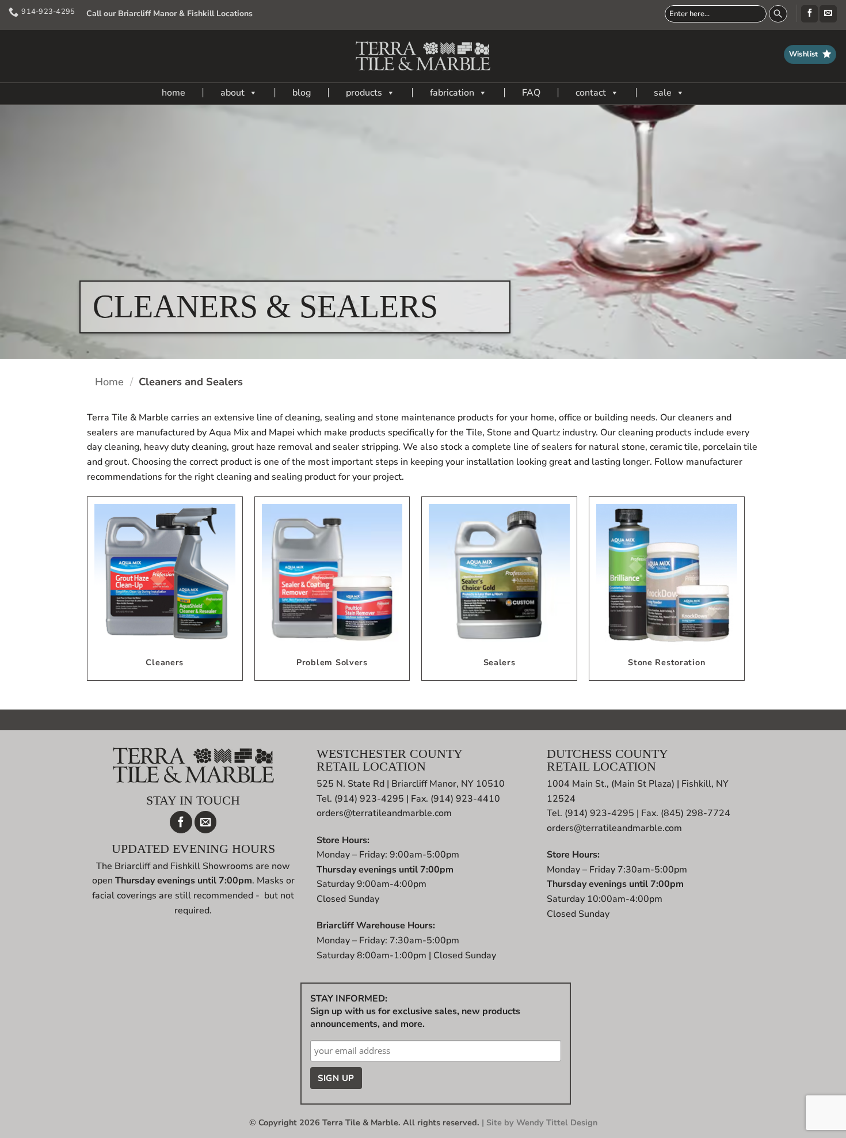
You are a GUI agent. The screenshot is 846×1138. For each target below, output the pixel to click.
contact (591, 92)
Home (109, 381)
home (173, 92)
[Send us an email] (828, 13)
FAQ (531, 92)
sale (663, 92)
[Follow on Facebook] (809, 13)
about (232, 92)
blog (301, 92)
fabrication (452, 92)
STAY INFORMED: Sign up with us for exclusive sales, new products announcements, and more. (415, 1011)
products (364, 92)
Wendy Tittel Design (556, 1122)
